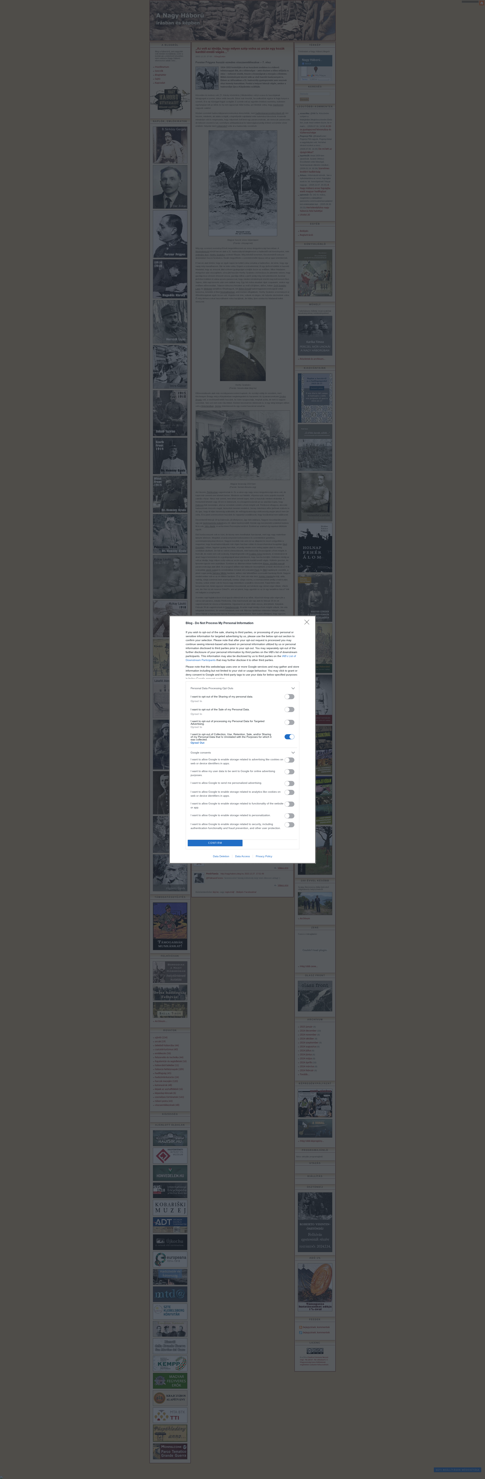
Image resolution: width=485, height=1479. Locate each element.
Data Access (242, 856)
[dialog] (242, 739)
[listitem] (242, 688)
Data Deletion (221, 856)
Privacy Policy (264, 856)
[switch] (289, 696)
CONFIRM (215, 842)
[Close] (308, 623)
